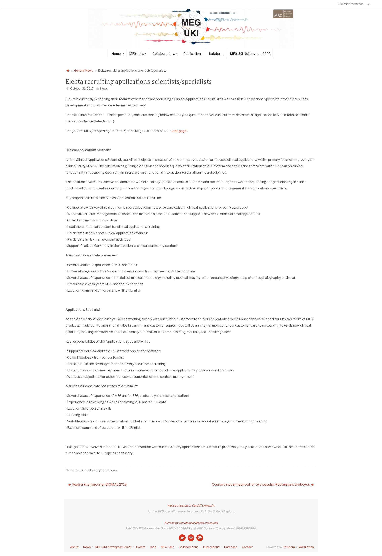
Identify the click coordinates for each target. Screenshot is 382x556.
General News (83, 70)
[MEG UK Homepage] (199, 537)
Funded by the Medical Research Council (191, 523)
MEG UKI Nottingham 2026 (113, 547)
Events (140, 547)
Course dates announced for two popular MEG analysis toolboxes (261, 484)
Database (230, 547)
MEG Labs (167, 547)
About (74, 547)
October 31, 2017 (82, 88)
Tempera (289, 547)
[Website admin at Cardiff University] (191, 537)
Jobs (153, 547)
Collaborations (188, 547)
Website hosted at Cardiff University (191, 505)
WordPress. (306, 547)
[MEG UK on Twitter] (182, 537)
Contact (247, 547)
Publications (211, 547)
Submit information (351, 3)
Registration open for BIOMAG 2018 (99, 484)
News (104, 88)
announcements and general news (94, 470)
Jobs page (179, 131)
